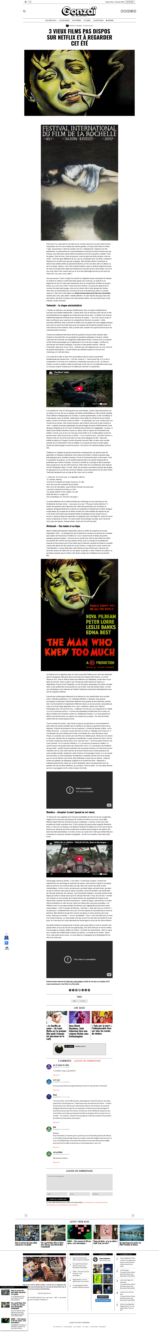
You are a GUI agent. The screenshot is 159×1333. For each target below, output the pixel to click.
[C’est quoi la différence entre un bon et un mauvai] (108, 1268)
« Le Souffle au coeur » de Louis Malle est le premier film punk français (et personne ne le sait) (56, 1032)
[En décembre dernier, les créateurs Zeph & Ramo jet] (108, 1279)
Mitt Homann (77, 25)
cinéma (74, 1001)
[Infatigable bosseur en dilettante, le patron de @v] (108, 1289)
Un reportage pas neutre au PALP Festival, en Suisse (130, 1244)
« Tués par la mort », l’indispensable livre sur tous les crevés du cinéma (102, 1029)
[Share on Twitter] (6, 944)
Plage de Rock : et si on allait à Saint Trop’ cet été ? (105, 1242)
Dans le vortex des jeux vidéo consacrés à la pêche (26, 1244)
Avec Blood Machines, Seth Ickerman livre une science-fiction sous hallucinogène (79, 1031)
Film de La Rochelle (74, 982)
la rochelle (83, 1001)
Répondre (56, 1075)
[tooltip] (122, 11)
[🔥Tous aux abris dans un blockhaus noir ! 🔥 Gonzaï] (97, 1279)
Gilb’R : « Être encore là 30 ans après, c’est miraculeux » (79, 1242)
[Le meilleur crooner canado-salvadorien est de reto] (97, 1289)
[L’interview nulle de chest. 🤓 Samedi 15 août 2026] (97, 1268)
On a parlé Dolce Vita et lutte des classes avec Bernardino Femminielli (52, 1245)
